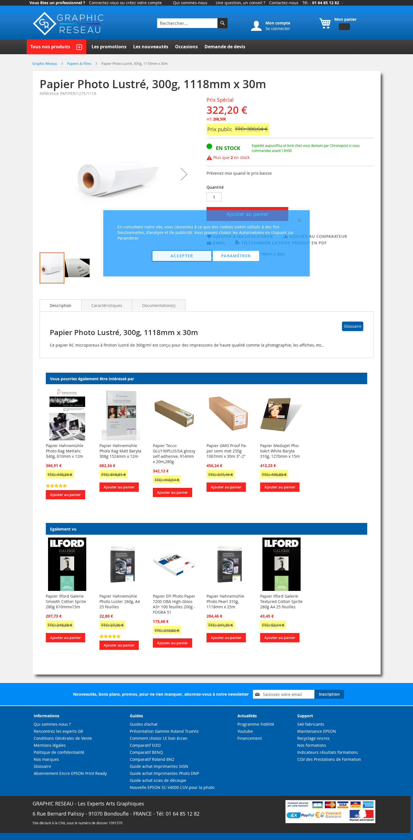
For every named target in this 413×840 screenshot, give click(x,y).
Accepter (182, 255)
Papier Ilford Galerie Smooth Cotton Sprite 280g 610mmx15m (66, 601)
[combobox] (188, 23)
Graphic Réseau (45, 63)
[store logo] (68, 24)
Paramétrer (236, 255)
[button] (184, 174)
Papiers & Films (79, 63)
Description (60, 305)
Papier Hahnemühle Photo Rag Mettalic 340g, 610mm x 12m (64, 451)
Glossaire (352, 326)
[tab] (60, 305)
